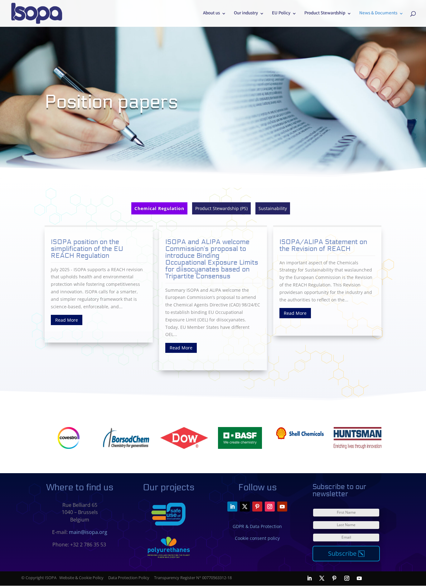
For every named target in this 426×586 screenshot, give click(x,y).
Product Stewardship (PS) (221, 208)
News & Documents (378, 14)
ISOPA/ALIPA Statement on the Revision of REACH (323, 245)
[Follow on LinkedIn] (232, 507)
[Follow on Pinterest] (257, 507)
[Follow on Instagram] (270, 507)
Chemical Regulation (159, 208)
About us (211, 14)
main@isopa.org (88, 532)
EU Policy (281, 14)
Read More (66, 320)
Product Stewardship (324, 14)
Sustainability (273, 208)
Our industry (246, 14)
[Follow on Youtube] (282, 507)
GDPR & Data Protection (257, 526)
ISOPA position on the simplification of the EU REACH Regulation (87, 249)
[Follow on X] (245, 507)
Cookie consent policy (257, 538)
